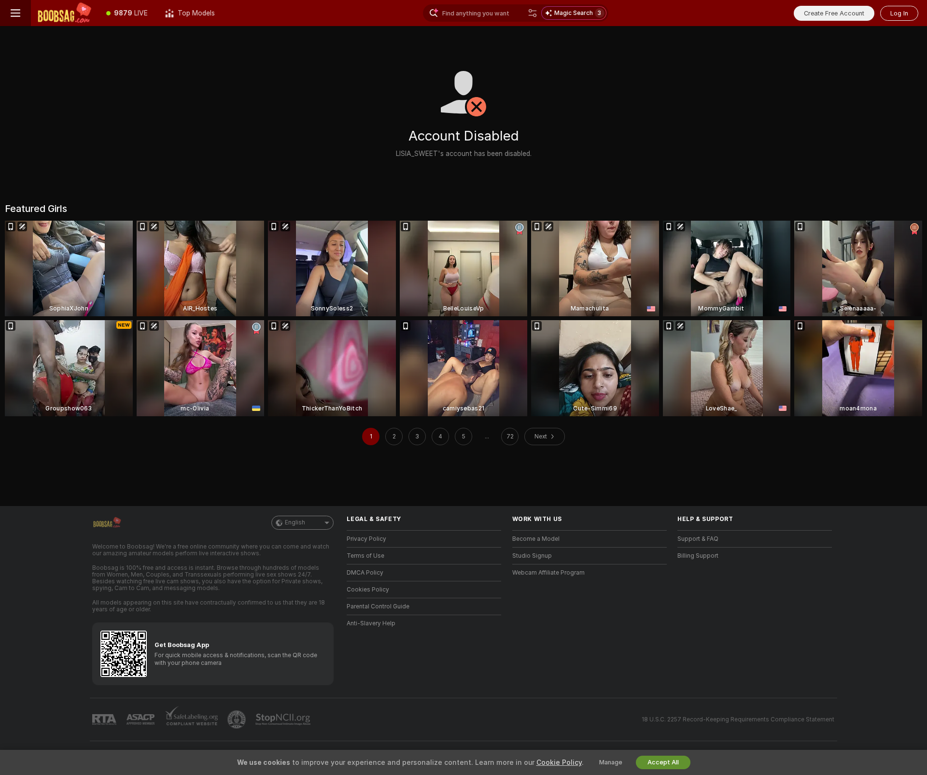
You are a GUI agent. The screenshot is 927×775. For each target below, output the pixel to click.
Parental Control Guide (378, 606)
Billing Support (697, 555)
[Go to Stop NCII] (283, 719)
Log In (899, 13)
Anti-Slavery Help (371, 623)
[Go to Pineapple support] (237, 719)
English (295, 522)
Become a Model (536, 538)
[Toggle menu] (15, 13)
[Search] (532, 13)
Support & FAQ (697, 538)
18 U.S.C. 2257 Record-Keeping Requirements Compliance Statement (738, 719)
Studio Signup (532, 555)
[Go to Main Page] (64, 13)
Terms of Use (365, 555)
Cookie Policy (559, 762)
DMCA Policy (365, 572)
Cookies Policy (368, 589)
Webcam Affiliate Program (548, 572)
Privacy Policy (366, 538)
